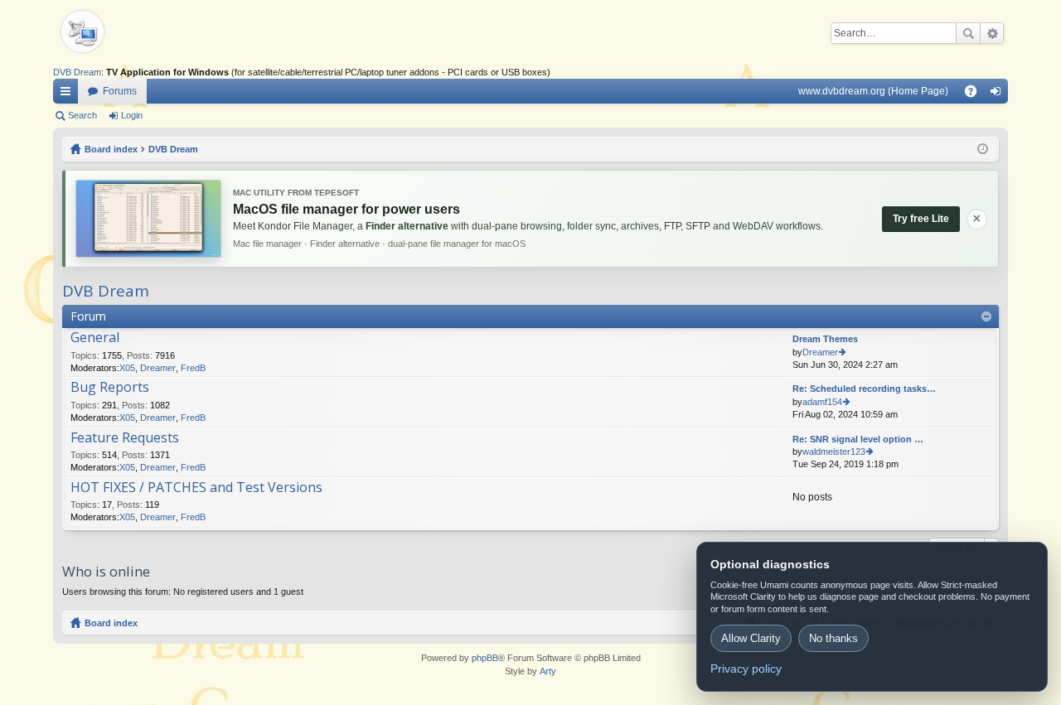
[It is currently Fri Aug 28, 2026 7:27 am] (982, 149)
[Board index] (111, 33)
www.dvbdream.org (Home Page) (873, 91)
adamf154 (822, 402)
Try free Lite (921, 219)
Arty (548, 671)
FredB (193, 368)
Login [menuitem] (999, 94)
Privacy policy (746, 668)
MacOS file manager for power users (346, 209)
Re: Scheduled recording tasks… (864, 389)
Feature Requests (124, 438)
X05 (127, 368)
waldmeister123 (833, 451)
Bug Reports (109, 387)
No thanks (833, 638)
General (94, 338)
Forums (120, 91)
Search (968, 33)
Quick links (69, 94)
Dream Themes (825, 339)
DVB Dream (77, 72)
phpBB (485, 658)
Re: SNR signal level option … (857, 439)
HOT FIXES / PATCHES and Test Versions (196, 488)
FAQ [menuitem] (976, 94)
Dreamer (158, 368)
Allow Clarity (751, 638)
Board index (111, 623)
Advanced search (992, 33)
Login (132, 115)
